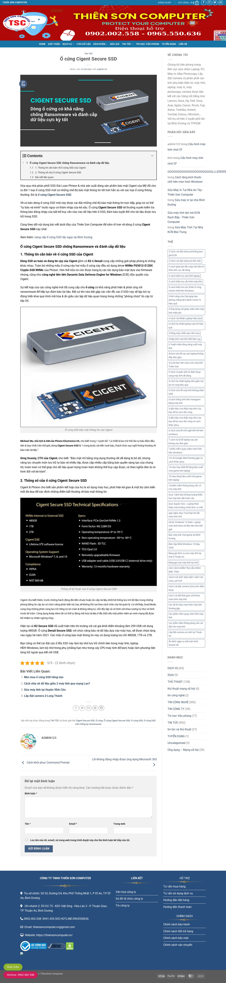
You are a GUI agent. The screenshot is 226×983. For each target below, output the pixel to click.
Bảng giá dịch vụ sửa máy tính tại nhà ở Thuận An (185, 555)
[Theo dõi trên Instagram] (209, 2)
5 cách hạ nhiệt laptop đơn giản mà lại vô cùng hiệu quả (186, 383)
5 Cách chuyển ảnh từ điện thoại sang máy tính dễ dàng (185, 374)
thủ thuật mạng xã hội (181, 688)
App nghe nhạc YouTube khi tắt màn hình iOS (184, 515)
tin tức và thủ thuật (179, 729)
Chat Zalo (13, 967)
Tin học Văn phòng (179, 715)
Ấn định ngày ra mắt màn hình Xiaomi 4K (183, 643)
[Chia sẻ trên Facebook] (76, 708)
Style (171, 675)
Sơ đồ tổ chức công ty (129, 898)
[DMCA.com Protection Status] (69, 946)
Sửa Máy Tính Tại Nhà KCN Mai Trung (185, 230)
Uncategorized (176, 743)
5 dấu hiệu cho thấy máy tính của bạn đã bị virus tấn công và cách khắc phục (185, 421)
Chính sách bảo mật (175, 938)
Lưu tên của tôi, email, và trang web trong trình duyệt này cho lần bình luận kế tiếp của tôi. (80, 840)
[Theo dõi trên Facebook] (203, 2)
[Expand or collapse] (152, 156)
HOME (42, 44)
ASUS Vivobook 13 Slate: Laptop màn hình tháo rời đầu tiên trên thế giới (186, 526)
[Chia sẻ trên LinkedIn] (101, 708)
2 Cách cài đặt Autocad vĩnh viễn (185, 261)
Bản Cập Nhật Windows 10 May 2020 (184, 546)
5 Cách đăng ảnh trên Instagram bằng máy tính (185, 401)
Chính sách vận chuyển (177, 945)
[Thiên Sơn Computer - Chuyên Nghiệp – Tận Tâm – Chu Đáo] (20, 23)
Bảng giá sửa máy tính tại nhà (183, 562)
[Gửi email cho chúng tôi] (220, 2)
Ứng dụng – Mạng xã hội (183, 749)
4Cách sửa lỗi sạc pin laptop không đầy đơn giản (186, 355)
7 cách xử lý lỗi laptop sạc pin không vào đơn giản (183, 441)
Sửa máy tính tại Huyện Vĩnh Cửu (45, 689)
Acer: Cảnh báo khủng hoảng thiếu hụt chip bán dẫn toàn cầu (186, 496)
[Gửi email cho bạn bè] (89, 708)
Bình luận (31, 793)
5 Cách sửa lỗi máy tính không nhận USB (186, 392)
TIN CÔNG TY (176, 709)
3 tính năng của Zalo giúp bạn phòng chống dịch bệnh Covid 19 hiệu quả (185, 300)
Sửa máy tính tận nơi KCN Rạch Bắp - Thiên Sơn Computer (184, 217)
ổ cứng (99, 720)
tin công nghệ (176, 695)
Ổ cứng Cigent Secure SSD (117, 720)
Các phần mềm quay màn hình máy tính (186, 616)
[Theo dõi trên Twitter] (215, 2)
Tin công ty (123, 905)
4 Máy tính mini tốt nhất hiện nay (185, 339)
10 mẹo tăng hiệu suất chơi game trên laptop (185, 478)
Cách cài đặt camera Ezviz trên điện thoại (186, 588)
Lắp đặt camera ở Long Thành (43, 696)
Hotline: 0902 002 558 (20, 974)
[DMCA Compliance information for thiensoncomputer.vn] (56, 946)
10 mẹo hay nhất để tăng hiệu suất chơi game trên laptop (186, 469)
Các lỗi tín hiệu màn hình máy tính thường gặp (185, 606)
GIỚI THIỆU (54, 44)
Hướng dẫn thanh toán (177, 907)
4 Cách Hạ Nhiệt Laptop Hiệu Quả (185, 318)
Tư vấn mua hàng (174, 886)
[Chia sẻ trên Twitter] (82, 708)
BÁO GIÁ (115, 44)
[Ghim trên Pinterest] (95, 708)
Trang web (119, 823)
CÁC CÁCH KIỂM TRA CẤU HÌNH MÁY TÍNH (185, 570)
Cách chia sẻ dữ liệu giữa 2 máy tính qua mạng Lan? (57, 683)
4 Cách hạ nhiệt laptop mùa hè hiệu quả (186, 325)
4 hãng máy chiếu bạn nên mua (184, 333)
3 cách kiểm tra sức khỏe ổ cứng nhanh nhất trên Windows (185, 289)
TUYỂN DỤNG (169, 44)
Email (73, 823)
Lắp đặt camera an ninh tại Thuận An (185, 634)
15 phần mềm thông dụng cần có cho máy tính (185, 487)
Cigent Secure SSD (85, 720)
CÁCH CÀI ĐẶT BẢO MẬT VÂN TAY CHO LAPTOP (186, 579)
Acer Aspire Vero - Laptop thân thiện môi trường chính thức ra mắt (186, 506)
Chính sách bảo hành (176, 924)
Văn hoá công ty (126, 892)
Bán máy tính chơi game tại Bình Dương (184, 537)
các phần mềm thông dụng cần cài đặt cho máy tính (186, 625)
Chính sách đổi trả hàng (178, 931)
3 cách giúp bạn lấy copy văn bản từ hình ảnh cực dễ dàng (186, 268)
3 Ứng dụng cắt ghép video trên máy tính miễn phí (186, 311)
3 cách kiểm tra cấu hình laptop (184, 276)
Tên (28, 823)
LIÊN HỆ (183, 44)
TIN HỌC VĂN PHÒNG (147, 44)
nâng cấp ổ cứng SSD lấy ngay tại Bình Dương (63, 237)
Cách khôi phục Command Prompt (48, 762)
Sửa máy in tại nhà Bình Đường (186, 202)
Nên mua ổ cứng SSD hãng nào (43, 677)
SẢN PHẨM (99, 44)
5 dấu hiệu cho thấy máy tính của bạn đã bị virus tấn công (185, 410)
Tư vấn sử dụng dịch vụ (178, 893)
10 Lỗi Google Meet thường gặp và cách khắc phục (186, 460)
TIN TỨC (126, 44)
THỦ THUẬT (175, 681)
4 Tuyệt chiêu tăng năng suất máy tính (185, 346)
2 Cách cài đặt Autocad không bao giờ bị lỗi (186, 253)
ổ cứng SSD (137, 720)
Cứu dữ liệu (84, 44)
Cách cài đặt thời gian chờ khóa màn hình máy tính (184, 597)
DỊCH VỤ (67, 44)
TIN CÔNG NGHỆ (178, 702)
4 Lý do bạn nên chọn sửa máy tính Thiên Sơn (186, 364)
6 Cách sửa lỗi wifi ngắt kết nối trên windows (186, 432)
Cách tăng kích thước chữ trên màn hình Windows (185, 180)
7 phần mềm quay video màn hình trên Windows (185, 451)
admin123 (102, 69)
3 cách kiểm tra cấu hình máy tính (185, 281)
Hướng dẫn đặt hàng (176, 900)
